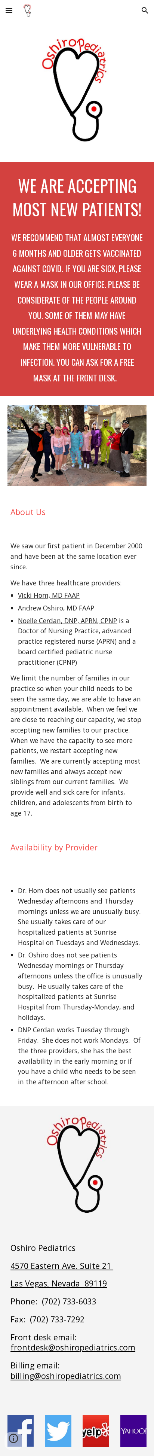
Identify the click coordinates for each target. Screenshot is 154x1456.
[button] (9, 10)
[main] (77, 279)
